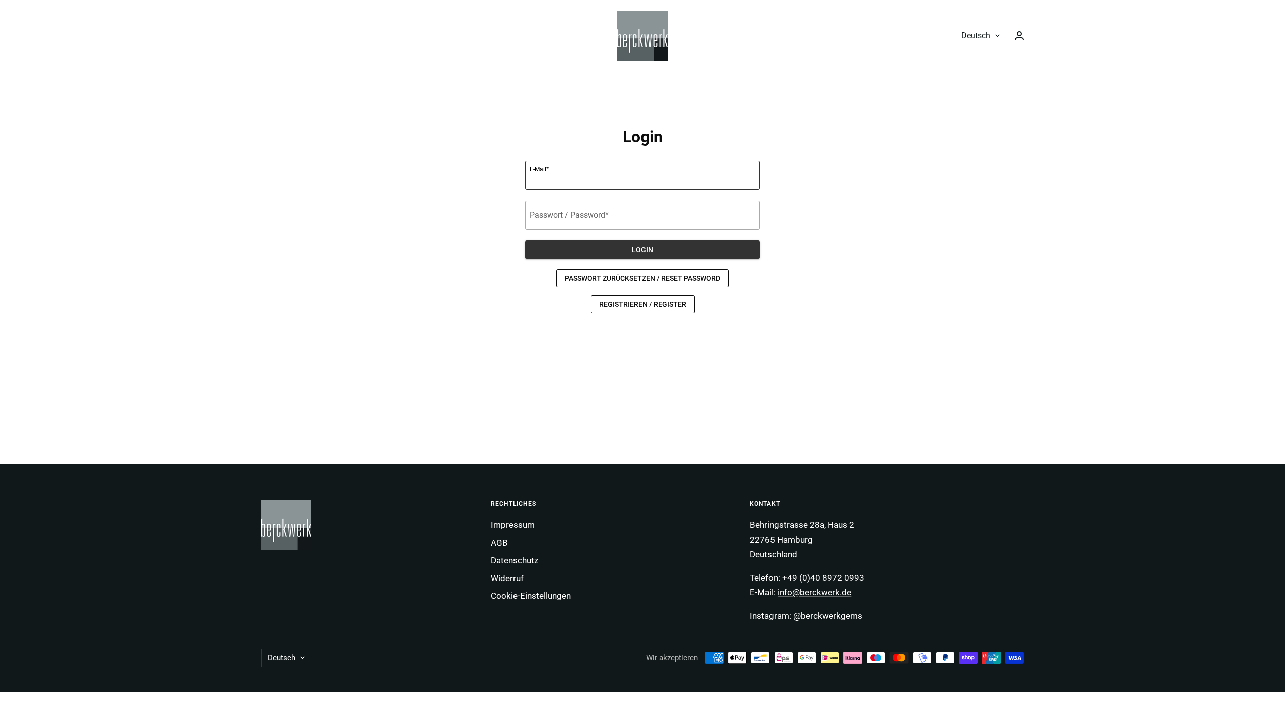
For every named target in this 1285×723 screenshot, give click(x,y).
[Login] (1019, 35)
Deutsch (975, 35)
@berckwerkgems (827, 616)
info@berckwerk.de (814, 592)
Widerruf (507, 578)
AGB (499, 543)
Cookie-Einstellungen (531, 596)
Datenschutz (514, 560)
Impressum (513, 525)
